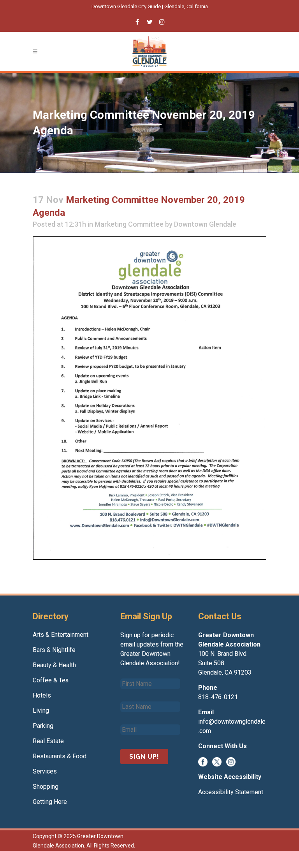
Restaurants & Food (59, 756)
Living (41, 710)
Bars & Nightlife (54, 650)
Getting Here (50, 801)
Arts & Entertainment (60, 634)
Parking (43, 725)
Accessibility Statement (230, 792)
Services (45, 771)
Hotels (42, 695)
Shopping (45, 786)
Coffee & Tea (51, 680)
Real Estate (48, 741)
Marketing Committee (129, 224)
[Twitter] (217, 761)
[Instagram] (231, 761)
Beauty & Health (54, 665)
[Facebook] (203, 761)
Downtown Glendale (205, 224)
